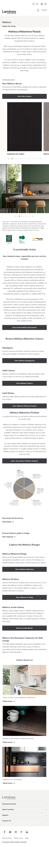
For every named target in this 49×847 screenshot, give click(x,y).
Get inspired (7, 537)
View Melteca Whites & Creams (24, 406)
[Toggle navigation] (45, 4)
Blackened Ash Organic (15, 154)
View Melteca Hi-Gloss (24, 597)
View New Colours (24, 96)
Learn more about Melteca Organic (24, 461)
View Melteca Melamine (24, 569)
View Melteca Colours (24, 383)
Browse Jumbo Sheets (24, 628)
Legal (26, 838)
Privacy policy (7, 838)
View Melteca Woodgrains (24, 361)
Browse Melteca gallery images (16, 533)
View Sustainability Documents (24, 327)
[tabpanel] (24, 22)
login (44, 10)
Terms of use (18, 838)
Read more (7, 701)
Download (6, 522)
